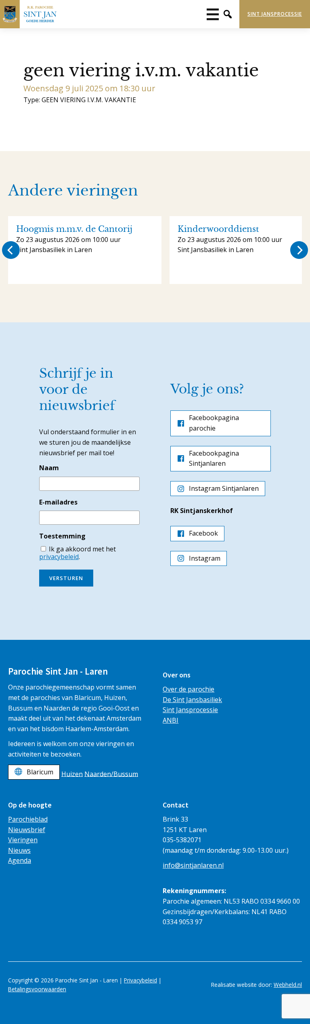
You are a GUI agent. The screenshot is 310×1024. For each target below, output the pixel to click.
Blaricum (40, 771)
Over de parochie (188, 689)
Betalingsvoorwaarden (37, 989)
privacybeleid (59, 556)
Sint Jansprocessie (274, 14)
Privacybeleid (140, 980)
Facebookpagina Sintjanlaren (214, 458)
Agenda (19, 860)
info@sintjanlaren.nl (193, 865)
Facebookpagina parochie (214, 423)
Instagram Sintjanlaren (224, 488)
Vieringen (23, 839)
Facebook (203, 533)
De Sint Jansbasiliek (192, 699)
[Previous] (11, 250)
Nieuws (19, 850)
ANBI (170, 720)
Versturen (66, 578)
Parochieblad (28, 819)
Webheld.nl (288, 984)
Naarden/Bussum (111, 773)
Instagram (204, 558)
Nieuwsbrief (26, 829)
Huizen (72, 773)
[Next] (299, 250)
